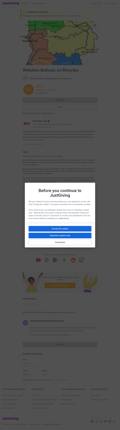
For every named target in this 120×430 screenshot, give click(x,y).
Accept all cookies (60, 228)
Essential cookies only (60, 235)
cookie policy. (63, 218)
